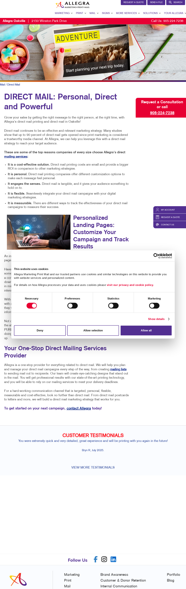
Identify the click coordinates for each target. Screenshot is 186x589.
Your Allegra (173, 13)
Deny (40, 330)
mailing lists (118, 369)
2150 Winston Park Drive (35, 21)
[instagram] (104, 559)
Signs (106, 13)
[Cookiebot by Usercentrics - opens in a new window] (156, 256)
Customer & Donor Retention (123, 580)
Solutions (150, 13)
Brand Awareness (114, 574)
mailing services (15, 156)
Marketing (62, 13)
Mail (93, 13)
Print (79, 13)
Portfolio (173, 574)
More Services (126, 13)
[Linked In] (113, 559)
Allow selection (93, 330)
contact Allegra (79, 408)
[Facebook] (96, 559)
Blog (170, 580)
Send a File (156, 2)
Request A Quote (134, 2)
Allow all (146, 330)
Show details (156, 318)
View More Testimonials (93, 467)
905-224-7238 (173, 21)
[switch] (72, 306)
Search (177, 2)
